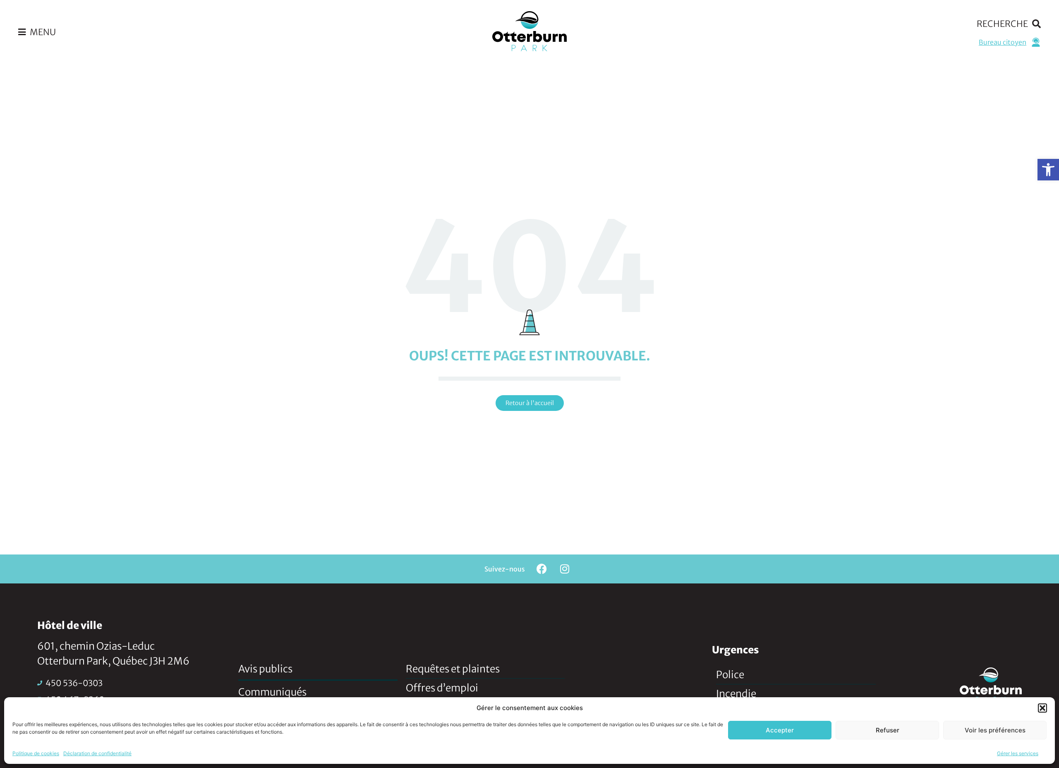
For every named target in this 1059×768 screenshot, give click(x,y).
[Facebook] (542, 569)
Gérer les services (1017, 753)
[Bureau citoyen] (1035, 42)
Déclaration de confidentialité (97, 753)
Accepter (780, 730)
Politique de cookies (35, 753)
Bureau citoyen (1002, 42)
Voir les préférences (995, 730)
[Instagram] (564, 569)
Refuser (887, 730)
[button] (1048, 169)
